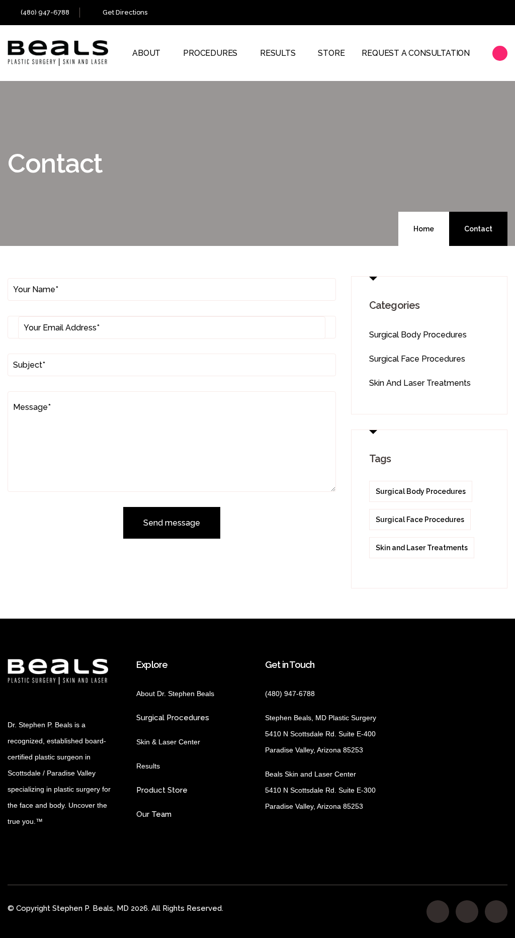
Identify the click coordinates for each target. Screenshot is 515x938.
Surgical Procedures (172, 717)
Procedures (210, 53)
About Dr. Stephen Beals (184, 694)
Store (331, 53)
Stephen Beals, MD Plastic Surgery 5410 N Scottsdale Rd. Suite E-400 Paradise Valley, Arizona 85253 (320, 734)
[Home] (58, 53)
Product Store (189, 790)
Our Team (153, 814)
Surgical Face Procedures (417, 359)
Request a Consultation (416, 53)
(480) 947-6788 (45, 12)
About (146, 53)
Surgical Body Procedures (418, 334)
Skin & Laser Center (168, 742)
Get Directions (125, 12)
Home (423, 229)
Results (278, 53)
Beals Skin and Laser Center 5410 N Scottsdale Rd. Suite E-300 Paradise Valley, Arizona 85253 (320, 790)
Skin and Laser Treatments (420, 383)
